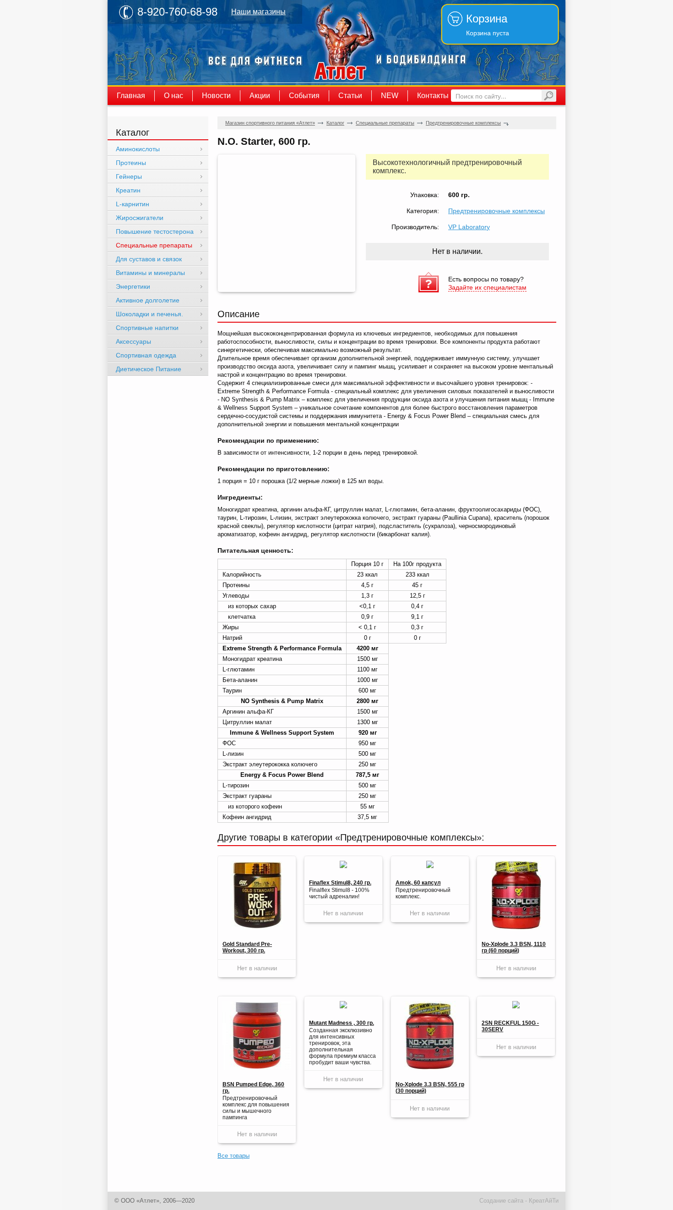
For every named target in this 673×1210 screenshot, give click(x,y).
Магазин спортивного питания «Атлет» (341, 42)
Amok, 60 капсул (418, 883)
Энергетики (133, 286)
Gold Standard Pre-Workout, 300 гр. (247, 947)
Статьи (350, 95)
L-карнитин (132, 204)
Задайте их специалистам (487, 287)
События (304, 95)
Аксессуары (133, 341)
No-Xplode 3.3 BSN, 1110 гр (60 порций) (514, 947)
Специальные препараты (385, 123)
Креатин (128, 190)
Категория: (423, 210)
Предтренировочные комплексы (463, 123)
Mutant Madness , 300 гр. (341, 1023)
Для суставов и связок (149, 259)
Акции (260, 95)
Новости (216, 95)
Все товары (233, 1155)
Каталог (335, 123)
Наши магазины (258, 12)
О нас (173, 95)
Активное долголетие (147, 300)
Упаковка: (424, 194)
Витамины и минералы (150, 272)
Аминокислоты (138, 149)
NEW (389, 95)
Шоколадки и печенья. (149, 314)
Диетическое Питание (148, 369)
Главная (131, 95)
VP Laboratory (469, 227)
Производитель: (415, 227)
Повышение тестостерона (155, 231)
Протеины (131, 162)
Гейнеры (129, 176)
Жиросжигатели (139, 217)
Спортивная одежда (146, 355)
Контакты (433, 95)
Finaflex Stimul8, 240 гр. (340, 883)
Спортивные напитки (147, 327)
